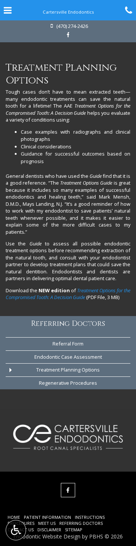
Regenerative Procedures (68, 382)
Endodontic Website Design (46, 536)
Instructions (90, 517)
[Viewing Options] (16, 530)
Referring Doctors (68, 324)
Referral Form (68, 343)
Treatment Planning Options (68, 369)
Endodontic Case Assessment (68, 356)
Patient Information (47, 517)
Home (14, 517)
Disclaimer (49, 529)
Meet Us (47, 523)
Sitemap (73, 529)
